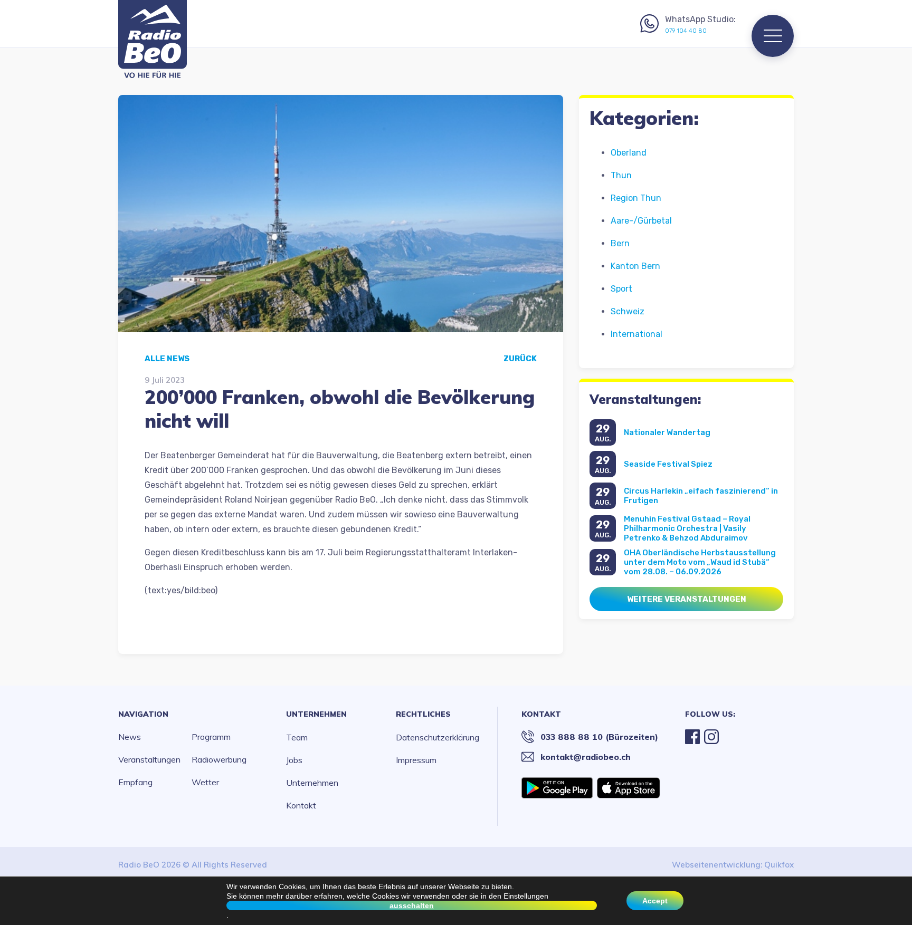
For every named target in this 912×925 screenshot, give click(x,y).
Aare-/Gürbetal (641, 221)
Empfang (135, 782)
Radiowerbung (219, 759)
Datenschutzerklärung (437, 737)
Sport (621, 289)
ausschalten (412, 905)
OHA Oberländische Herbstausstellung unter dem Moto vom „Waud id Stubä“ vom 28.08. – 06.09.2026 (700, 562)
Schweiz (627, 311)
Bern (620, 243)
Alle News (167, 358)
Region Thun (636, 198)
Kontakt (301, 805)
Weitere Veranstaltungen (686, 599)
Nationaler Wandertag (667, 432)
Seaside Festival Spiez (668, 464)
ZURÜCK (520, 358)
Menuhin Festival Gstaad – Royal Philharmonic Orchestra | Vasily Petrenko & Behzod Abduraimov (687, 528)
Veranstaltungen (149, 759)
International (636, 334)
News (129, 736)
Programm (211, 736)
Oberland (629, 153)
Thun (621, 175)
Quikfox (779, 865)
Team (297, 737)
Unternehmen (316, 714)
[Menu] (773, 36)
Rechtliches (423, 714)
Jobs (294, 760)
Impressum (416, 760)
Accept (655, 901)
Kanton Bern (635, 266)
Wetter (205, 782)
